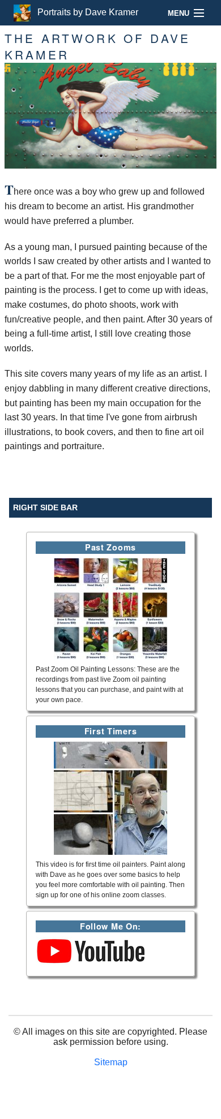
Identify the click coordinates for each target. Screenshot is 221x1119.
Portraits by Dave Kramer (84, 12)
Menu (178, 13)
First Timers (110, 731)
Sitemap (111, 1062)
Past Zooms (110, 547)
